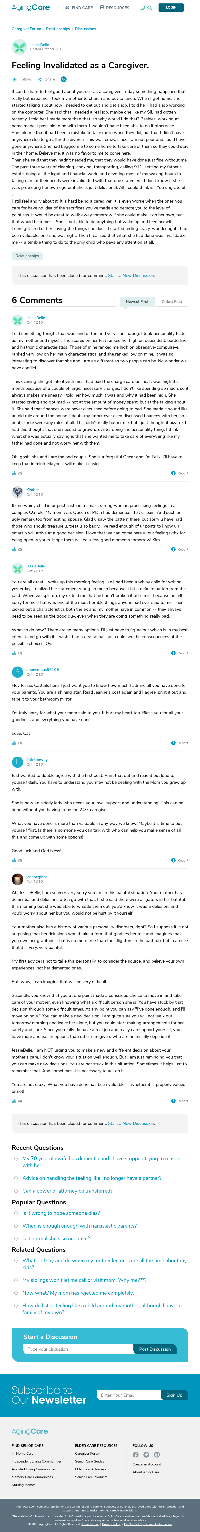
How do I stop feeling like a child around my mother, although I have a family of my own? (101, 1309)
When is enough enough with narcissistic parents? (79, 1225)
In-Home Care (22, 1453)
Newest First (137, 301)
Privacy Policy (111, 1524)
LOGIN (171, 7)
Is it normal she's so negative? (56, 1238)
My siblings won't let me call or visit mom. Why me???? (84, 1280)
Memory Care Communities (32, 1477)
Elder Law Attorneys (90, 1469)
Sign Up (174, 1395)
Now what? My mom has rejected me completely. (78, 1293)
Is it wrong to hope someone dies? (61, 1213)
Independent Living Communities (37, 1461)
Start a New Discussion (131, 275)
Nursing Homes (24, 1485)
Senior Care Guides (89, 1461)
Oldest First (172, 301)
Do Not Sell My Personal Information (148, 1524)
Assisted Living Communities (34, 1469)
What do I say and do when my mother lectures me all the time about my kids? (104, 1264)
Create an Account (147, 1464)
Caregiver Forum (87, 1453)
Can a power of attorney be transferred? (67, 1190)
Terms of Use (90, 1524)
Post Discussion (155, 1349)
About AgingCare (146, 1472)
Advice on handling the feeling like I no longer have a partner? (91, 1178)
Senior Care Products (91, 1477)
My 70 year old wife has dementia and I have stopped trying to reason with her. (101, 1162)
